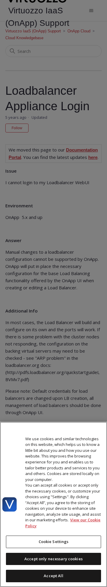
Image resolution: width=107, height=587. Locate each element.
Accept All (53, 575)
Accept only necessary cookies (53, 558)
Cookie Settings (54, 541)
